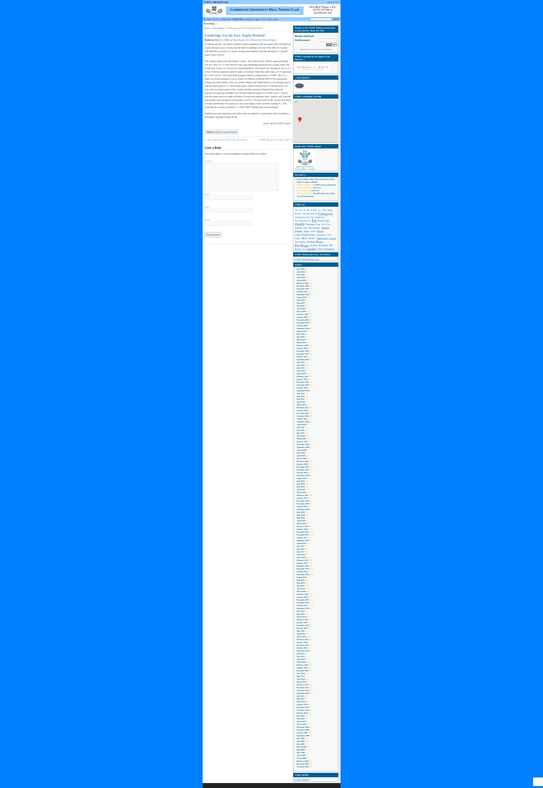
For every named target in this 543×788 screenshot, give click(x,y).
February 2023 (303, 376)
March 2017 (301, 557)
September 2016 (303, 574)
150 (324, 210)
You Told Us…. (301, 174)
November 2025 (303, 288)
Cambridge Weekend (309, 213)
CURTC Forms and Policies (325, 184)
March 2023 (301, 373)
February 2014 (303, 639)
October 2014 (302, 628)
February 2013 (303, 664)
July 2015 (301, 611)
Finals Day (323, 220)
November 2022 (303, 384)
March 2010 (301, 724)
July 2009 (301, 738)
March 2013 (301, 662)
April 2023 (301, 370)
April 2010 (301, 721)
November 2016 (303, 568)
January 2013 (302, 667)
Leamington (321, 234)
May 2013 (301, 656)
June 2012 (301, 673)
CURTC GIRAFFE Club (216, 2)
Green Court (326, 224)
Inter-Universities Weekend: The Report (226, 139)
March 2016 (301, 591)
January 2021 (302, 441)
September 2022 (303, 390)
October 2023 (302, 356)
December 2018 (303, 500)
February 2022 (303, 407)
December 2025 (303, 285)
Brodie (298, 213)
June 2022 (301, 396)
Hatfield (298, 227)
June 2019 (301, 483)
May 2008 (301, 752)
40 (307, 210)
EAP (216, 132)
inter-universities (311, 227)
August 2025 (302, 297)
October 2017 (302, 537)
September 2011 (303, 693)
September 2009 (303, 735)
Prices (269, 19)
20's (300, 210)
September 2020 (303, 447)
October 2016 (302, 571)
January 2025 (302, 317)
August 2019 (302, 478)
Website (207, 219)
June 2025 (301, 302)
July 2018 (301, 512)
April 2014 (301, 633)
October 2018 (302, 506)
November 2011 (303, 690)
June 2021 (301, 430)
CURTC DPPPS (301, 780)
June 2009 (301, 741)
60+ (315, 210)
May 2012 (301, 676)
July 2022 (301, 393)
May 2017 (301, 551)
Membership (226, 19)
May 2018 (301, 517)
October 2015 (302, 605)
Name (207, 194)
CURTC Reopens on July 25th (275, 139)
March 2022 (301, 404)
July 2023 (301, 362)
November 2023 (303, 353)
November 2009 (303, 729)
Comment (209, 161)
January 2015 (302, 622)
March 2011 (301, 701)
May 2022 (301, 399)
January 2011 (302, 704)
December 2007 (303, 763)
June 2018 (301, 515)
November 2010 (303, 710)
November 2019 (303, 469)
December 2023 (303, 351)
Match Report (218, 28)
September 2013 (303, 650)
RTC (331, 245)
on (304, 179)
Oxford (311, 242)
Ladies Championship (305, 234)
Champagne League (302, 217)
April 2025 (301, 308)
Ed (314, 220)
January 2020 (302, 464)
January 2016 (302, 597)
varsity (311, 249)
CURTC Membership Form (306, 259)
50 (311, 210)
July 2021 (301, 427)
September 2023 (303, 359)
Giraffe (300, 224)
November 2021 (303, 416)
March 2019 (301, 492)
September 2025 (303, 294)
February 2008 (303, 761)
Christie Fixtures (268, 39)
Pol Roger (302, 245)
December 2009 (303, 727)
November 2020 (303, 444)
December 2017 (303, 532)
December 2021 (303, 413)
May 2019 (301, 486)
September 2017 (303, 540)
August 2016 (302, 577)
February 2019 (303, 495)
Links (275, 19)
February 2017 (303, 560)
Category (325, 213)
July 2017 (301, 546)
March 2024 (301, 342)
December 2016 (303, 565)
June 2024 (301, 334)
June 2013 (301, 653)
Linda (329, 234)
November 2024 (303, 322)
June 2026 (301, 271)
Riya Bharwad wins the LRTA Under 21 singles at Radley (316, 180)
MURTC (311, 238)
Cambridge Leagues (252, 19)
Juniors (313, 231)
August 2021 (302, 424)
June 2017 (301, 548)
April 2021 (301, 435)
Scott (297, 249)
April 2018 (301, 520)
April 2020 (301, 455)
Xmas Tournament (325, 248)
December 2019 (303, 466)
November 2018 (303, 503)
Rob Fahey (323, 245)
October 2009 (302, 732)
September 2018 (303, 509)
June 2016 (301, 582)
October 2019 (302, 472)
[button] (300, 119)
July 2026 (301, 269)
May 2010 (301, 718)
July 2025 (301, 300)
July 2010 (301, 715)
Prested (314, 245)
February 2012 (303, 684)
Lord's (297, 238)
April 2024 (301, 339)
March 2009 (301, 746)
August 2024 (302, 331)
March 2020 (301, 458)
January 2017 (302, 563)
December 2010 (303, 707)
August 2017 (302, 543)
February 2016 (303, 594)
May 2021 (301, 433)
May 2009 (301, 744)
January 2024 (302, 348)
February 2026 (303, 283)
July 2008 (301, 749)
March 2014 (301, 636)
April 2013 (301, 659)
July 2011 (301, 696)
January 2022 (302, 410)
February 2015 (303, 619)
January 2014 (302, 642)
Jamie (325, 227)
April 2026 (301, 277)
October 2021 (302, 418)
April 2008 (301, 755)
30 (304, 210)
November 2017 (303, 534)
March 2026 (301, 280)
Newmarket (300, 241)
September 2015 (303, 608)
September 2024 (303, 328)
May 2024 (301, 336)
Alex (330, 210)
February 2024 (303, 345)
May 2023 (301, 367)
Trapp (303, 249)
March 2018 (301, 523)
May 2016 (301, 585)
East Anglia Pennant (228, 132)
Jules (307, 231)
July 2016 (301, 580)
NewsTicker (209, 23)
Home (207, 28)
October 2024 (302, 325)
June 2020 (301, 452)
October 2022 (302, 387)
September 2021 (303, 421)
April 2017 (301, 554)
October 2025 (302, 291)
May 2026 (301, 274)
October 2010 (302, 713)
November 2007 (303, 766)
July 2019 (301, 481)
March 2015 (301, 616)
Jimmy (299, 231)
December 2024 (303, 319)
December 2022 (303, 382)
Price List (317, 187)
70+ (319, 210)
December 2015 (303, 599)
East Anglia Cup (317, 217)
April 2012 (301, 679)
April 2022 (301, 401)
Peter (319, 242)
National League (326, 238)
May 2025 (301, 305)
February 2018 (303, 526)
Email (207, 207)
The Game (207, 19)
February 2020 (303, 461)
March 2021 (301, 438)
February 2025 (303, 314)
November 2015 (303, 602)
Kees (320, 231)
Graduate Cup (313, 224)
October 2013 (302, 647)
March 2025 (301, 311)
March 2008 (301, 758)
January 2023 (302, 379)
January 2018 (302, 529)
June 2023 (301, 365)
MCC (304, 238)
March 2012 (301, 681)
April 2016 (301, 588)
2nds (296, 210)
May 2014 (301, 630)
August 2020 (302, 450)
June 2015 (301, 614)
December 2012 (303, 670)
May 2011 (301, 698)
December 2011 (303, 687)
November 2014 (303, 625)
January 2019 (302, 498)
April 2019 (301, 489)
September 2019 (303, 475)
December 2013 (303, 645)
